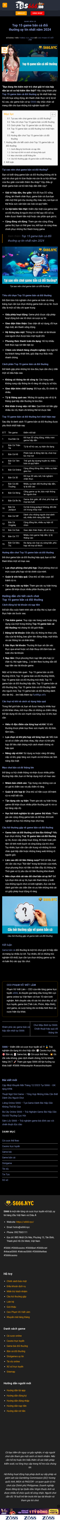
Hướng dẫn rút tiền (16, 1411)
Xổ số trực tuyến (15, 1366)
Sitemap (11, 1371)
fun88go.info (39, 694)
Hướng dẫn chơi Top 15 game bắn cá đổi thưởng (30, 137)
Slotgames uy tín (15, 1356)
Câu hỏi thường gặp (16, 1296)
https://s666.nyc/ (25, 1222)
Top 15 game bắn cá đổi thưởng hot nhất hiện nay (32, 130)
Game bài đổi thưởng (17, 1346)
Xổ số (5, 1180)
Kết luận (10, 162)
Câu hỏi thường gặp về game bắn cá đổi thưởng (31, 159)
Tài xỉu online (13, 1361)
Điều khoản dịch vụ (16, 1286)
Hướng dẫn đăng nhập (18, 1400)
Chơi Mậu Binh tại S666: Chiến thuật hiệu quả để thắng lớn (46, 1029)
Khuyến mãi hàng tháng (18, 1317)
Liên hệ (10, 1301)
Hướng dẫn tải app (16, 1390)
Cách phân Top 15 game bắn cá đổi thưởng (31, 125)
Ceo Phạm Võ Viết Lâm (18, 1312)
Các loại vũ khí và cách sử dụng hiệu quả (28, 152)
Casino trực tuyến (11, 1146)
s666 (15, 993)
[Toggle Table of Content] (51, 114)
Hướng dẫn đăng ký (17, 1395)
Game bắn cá (30, 21)
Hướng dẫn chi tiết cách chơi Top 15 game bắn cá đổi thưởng (30, 144)
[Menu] (4, 5)
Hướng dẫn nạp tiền (17, 1405)
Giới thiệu (11, 1307)
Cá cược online (14, 1335)
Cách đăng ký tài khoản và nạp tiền (25, 149)
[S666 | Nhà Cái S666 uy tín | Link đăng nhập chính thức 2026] (30, 5)
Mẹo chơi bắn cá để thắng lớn (23, 155)
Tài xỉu (5, 1168)
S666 (34, 101)
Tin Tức (6, 1174)
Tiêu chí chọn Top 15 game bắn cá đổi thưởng (32, 122)
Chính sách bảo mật (17, 1281)
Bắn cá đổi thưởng (16, 1351)
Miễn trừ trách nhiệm (17, 1291)
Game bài (7, 1151)
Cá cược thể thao (10, 1140)
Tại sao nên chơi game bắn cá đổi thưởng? (31, 118)
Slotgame (7, 1163)
